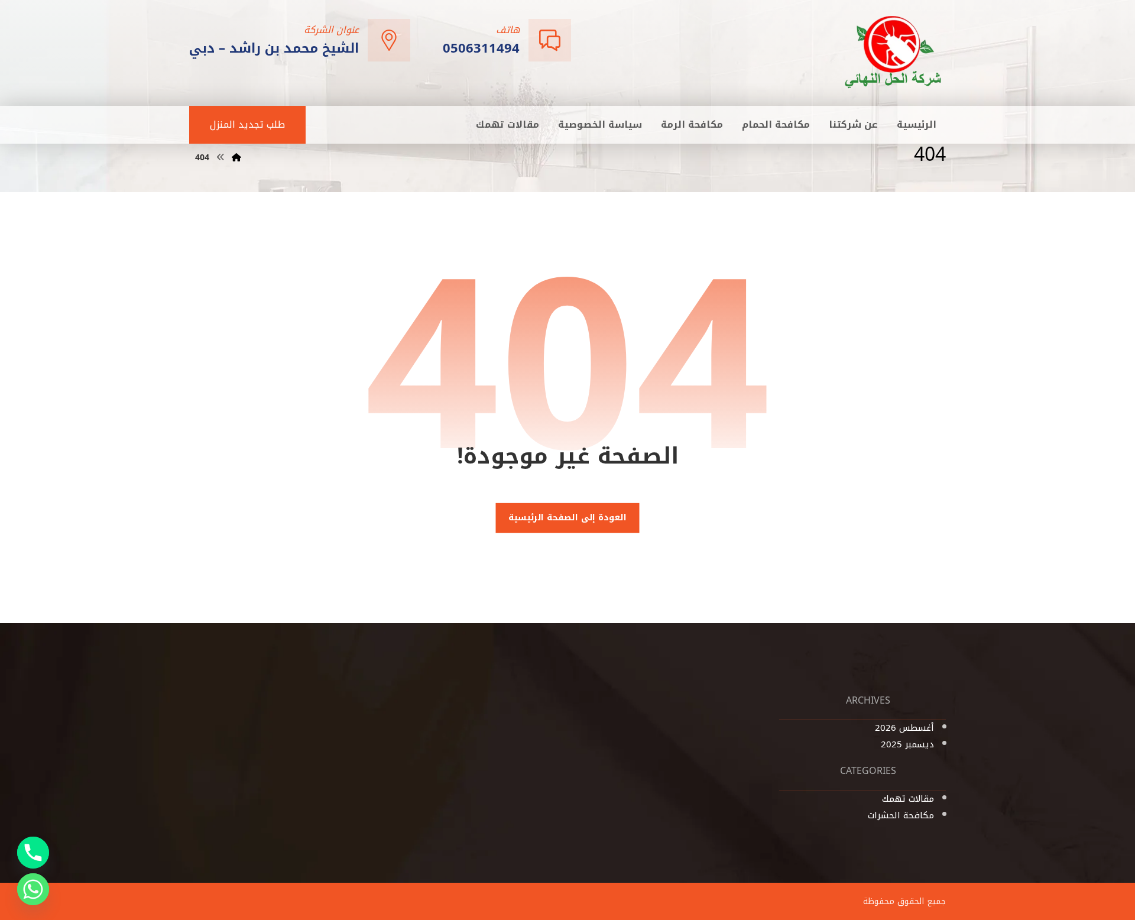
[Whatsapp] (33, 889)
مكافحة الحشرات (901, 815)
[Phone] (33, 853)
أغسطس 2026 (904, 728)
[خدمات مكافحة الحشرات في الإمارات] (894, 51)
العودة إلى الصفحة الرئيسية (567, 518)
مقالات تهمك (908, 799)
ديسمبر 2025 (907, 744)
